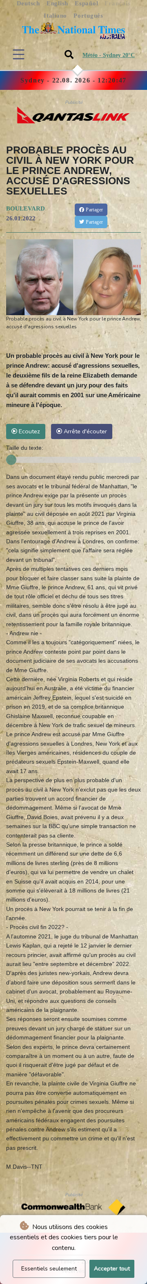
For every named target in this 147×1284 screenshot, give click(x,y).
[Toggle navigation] (18, 54)
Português (88, 15)
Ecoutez (28, 431)
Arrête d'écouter (84, 431)
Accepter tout (112, 1269)
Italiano (55, 15)
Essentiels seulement (49, 1269)
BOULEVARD (25, 208)
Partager (94, 210)
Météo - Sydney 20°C (108, 55)
